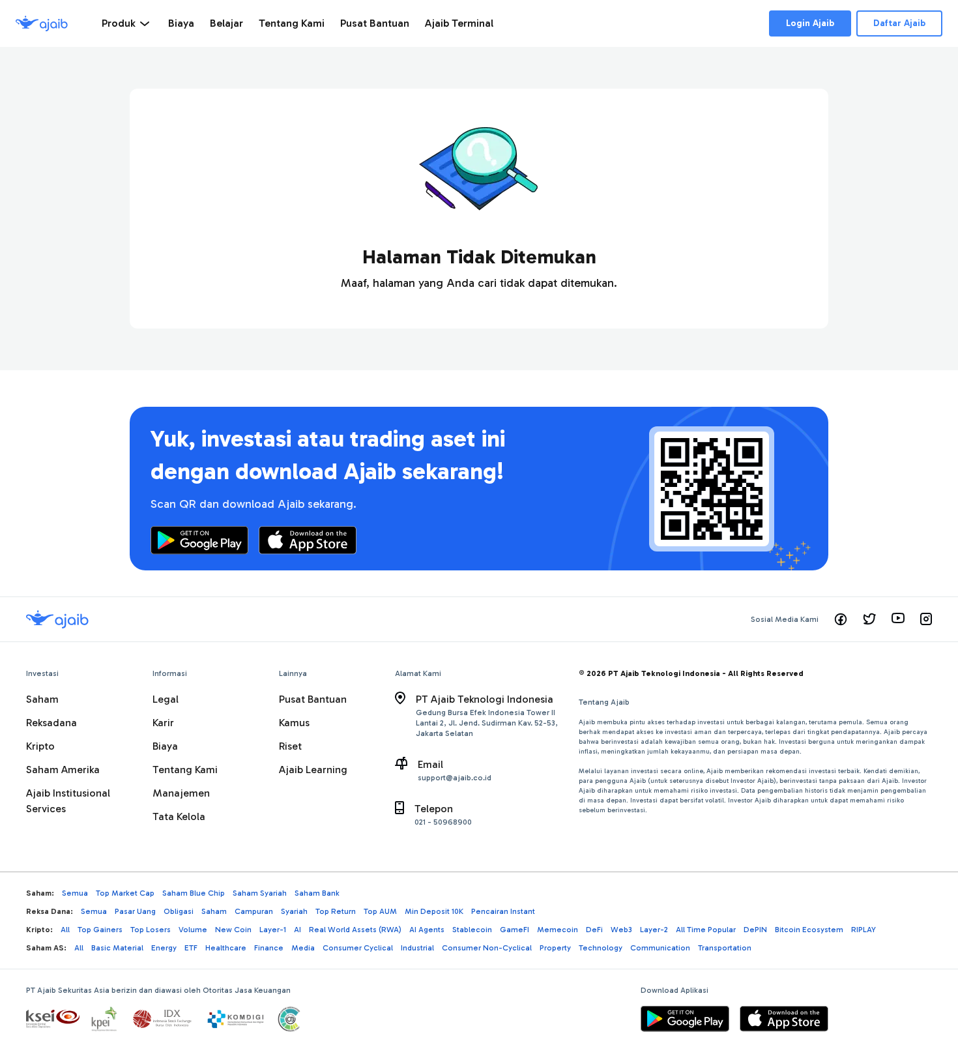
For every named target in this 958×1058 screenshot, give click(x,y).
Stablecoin (472, 929)
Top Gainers (100, 929)
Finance (268, 947)
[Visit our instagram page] (926, 619)
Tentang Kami (185, 769)
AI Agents (426, 929)
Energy (164, 947)
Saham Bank (317, 893)
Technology (600, 947)
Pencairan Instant (503, 911)
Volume (193, 929)
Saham (42, 699)
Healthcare (225, 947)
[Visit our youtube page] (898, 619)
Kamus (294, 722)
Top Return (335, 911)
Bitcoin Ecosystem (809, 929)
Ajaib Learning (313, 769)
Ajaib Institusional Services (68, 801)
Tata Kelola (178, 816)
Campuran (254, 911)
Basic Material (117, 947)
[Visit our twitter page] (869, 619)
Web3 (621, 929)
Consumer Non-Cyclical (487, 947)
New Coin (233, 929)
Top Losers (150, 929)
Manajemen (181, 793)
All (65, 929)
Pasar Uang (135, 911)
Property (555, 947)
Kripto (40, 746)
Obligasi (179, 911)
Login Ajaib (810, 23)
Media (303, 947)
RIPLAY (863, 929)
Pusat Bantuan (313, 699)
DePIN (755, 929)
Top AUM (380, 911)
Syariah (294, 911)
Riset (290, 746)
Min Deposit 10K (434, 911)
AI (297, 929)
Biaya (165, 746)
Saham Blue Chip (193, 893)
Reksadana (51, 722)
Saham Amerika (63, 769)
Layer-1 (272, 929)
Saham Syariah (260, 893)
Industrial (417, 947)
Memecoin (557, 929)
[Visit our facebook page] (840, 619)
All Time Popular (706, 929)
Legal (165, 699)
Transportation (724, 947)
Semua (75, 893)
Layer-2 (654, 929)
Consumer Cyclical (358, 947)
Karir (163, 722)
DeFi (594, 929)
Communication (660, 947)
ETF (190, 947)
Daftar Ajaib (899, 23)
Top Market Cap (125, 893)
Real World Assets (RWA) (355, 929)
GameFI (514, 929)
